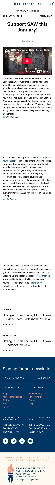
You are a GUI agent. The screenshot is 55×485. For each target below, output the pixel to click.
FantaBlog (46, 16)
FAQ (31, 403)
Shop (5, 393)
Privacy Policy (35, 397)
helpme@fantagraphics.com (27, 479)
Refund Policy (35, 393)
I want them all (43, 276)
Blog (5, 403)
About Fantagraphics (12, 397)
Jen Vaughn (27, 41)
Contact (33, 400)
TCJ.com (7, 400)
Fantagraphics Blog (27, 11)
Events (6, 407)
